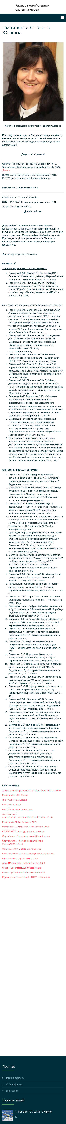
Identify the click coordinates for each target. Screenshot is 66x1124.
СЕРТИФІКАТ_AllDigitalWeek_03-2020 (23, 831)
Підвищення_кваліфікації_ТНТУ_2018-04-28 (26, 877)
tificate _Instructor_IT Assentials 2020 (28, 826)
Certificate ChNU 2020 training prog (21, 848)
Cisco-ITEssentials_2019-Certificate (21, 867)
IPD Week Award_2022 (14, 799)
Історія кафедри (15, 1078)
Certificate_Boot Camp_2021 (17, 809)
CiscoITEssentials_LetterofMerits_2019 (23, 863)
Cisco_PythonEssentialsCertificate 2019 (23, 872)
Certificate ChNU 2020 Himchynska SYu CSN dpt (28, 853)
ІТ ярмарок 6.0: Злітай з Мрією (33, 1111)
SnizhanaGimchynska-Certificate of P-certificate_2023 (31, 790)
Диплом (6, 170)
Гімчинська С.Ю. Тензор (15, 795)
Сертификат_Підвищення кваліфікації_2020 (26, 836)
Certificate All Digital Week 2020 (20, 858)
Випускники (12, 1090)
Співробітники (14, 1084)
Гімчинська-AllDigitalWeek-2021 (19, 822)
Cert (4, 826)
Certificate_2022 (11, 804)
